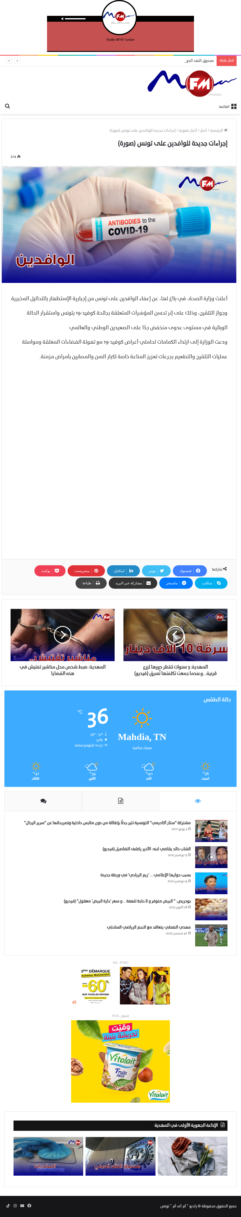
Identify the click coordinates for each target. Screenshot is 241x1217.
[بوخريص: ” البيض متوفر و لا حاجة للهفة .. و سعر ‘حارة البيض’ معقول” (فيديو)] (211, 909)
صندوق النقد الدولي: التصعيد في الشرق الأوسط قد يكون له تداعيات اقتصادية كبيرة (148, 61)
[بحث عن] (7, 106)
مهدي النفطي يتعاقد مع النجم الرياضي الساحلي (149, 927)
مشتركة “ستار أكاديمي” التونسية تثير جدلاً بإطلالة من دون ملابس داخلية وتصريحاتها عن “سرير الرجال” (107, 823)
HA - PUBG (120, 963)
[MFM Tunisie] (192, 83)
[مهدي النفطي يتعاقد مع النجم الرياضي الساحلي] (211, 935)
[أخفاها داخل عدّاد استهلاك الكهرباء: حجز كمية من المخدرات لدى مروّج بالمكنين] (48, 1156)
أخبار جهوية (188, 131)
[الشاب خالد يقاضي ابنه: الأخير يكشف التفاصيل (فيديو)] (211, 857)
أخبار (203, 131)
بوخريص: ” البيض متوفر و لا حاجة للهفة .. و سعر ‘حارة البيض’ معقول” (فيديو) (127, 901)
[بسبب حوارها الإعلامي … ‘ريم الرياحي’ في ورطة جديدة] (211, 883)
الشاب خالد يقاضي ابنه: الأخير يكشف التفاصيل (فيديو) (147, 849)
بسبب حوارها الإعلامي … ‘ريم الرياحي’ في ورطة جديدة (146, 875)
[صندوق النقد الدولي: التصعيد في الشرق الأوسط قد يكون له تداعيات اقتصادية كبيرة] (120, 1156)
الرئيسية (217, 131)
